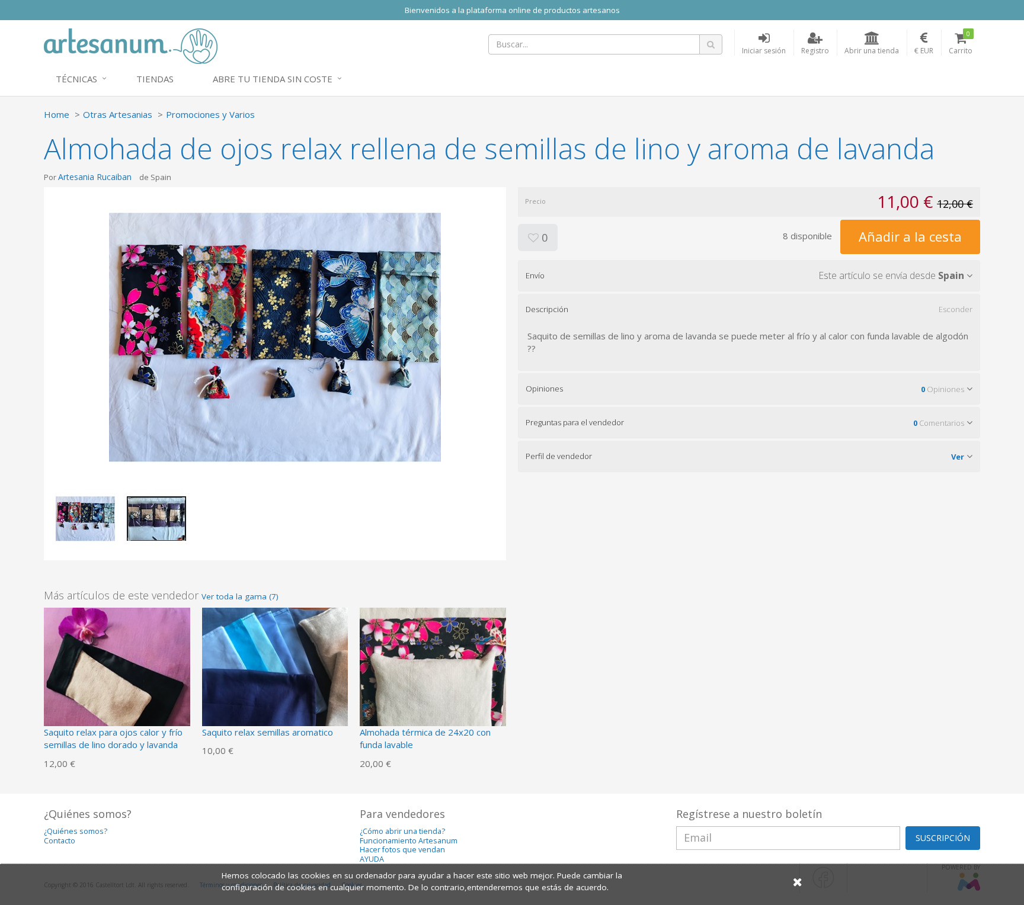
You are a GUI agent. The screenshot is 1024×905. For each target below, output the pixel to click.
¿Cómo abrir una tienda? (402, 831)
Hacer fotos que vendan (402, 850)
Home (56, 114)
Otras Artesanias (117, 114)
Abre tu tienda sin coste (272, 79)
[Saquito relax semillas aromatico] (275, 679)
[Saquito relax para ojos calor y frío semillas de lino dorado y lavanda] (117, 679)
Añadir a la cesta (910, 236)
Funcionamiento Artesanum (408, 841)
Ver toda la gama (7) (240, 596)
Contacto (59, 841)
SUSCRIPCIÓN (943, 837)
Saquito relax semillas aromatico (267, 732)
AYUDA (372, 859)
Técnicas (76, 79)
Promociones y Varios (210, 114)
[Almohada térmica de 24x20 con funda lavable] (433, 679)
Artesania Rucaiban (95, 176)
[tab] (749, 275)
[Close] (797, 882)
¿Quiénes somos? (75, 831)
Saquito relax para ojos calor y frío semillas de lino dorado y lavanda (113, 738)
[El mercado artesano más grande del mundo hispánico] (130, 45)
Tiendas (155, 79)
